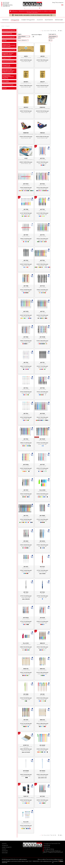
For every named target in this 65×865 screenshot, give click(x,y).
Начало (5, 20)
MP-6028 (42, 617)
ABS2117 (42, 81)
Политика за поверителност (54, 859)
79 (58, 30)
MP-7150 (26, 362)
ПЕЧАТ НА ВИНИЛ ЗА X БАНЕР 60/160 (42, 108)
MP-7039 (42, 413)
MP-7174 (42, 235)
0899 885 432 (6, 6)
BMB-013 (42, 643)
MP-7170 (26, 515)
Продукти (15, 20)
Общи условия (42, 859)
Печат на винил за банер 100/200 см (25, 159)
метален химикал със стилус (42, 797)
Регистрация (59, 2)
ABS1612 (26, 107)
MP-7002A (26, 617)
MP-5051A (42, 541)
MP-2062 (26, 541)
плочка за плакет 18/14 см (26, 83)
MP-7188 (26, 286)
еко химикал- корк (26, 721)
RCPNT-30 (26, 745)
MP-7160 (26, 439)
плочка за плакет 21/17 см (42, 83)
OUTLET (4, 88)
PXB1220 (42, 132)
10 (55, 30)
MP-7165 (42, 388)
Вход (53, 2)
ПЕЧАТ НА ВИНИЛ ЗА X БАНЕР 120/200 (42, 134)
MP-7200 (42, 796)
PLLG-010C (26, 643)
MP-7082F (42, 515)
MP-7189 (26, 209)
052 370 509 (6, 2)
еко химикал (25, 695)
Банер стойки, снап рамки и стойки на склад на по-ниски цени (32, 15)
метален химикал (42, 159)
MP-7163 (26, 260)
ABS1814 (26, 81)
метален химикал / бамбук (42, 644)
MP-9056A (42, 770)
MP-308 (42, 694)
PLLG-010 (25, 821)
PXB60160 (42, 107)
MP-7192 (42, 209)
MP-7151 (42, 362)
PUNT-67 (26, 796)
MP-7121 (42, 311)
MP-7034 (42, 183)
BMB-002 (42, 668)
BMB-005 (42, 719)
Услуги (40, 20)
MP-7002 (42, 566)
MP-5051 (26, 566)
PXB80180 (26, 132)
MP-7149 (42, 286)
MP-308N (25, 694)
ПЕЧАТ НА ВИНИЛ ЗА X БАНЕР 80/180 (26, 134)
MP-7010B (42, 337)
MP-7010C (26, 183)
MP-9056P (42, 745)
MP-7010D (26, 464)
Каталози (59, 20)
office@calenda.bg (7, 5)
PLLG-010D (42, 490)
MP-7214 (42, 158)
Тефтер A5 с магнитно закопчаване (26, 797)
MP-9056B (26, 770)
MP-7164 (26, 388)
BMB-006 (25, 668)
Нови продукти (28, 20)
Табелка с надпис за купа (26, 57)
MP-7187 (26, 235)
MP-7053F (42, 439)
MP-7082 (26, 337)
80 (61, 30)
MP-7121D (25, 311)
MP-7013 (26, 490)
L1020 (25, 158)
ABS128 (42, 56)
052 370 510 (6, 3)
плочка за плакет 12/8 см (42, 57)
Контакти (49, 20)
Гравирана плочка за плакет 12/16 (26, 108)
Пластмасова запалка (42, 491)
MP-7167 (42, 464)
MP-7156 (42, 260)
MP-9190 (26, 719)
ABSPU (26, 56)
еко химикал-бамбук (42, 721)
